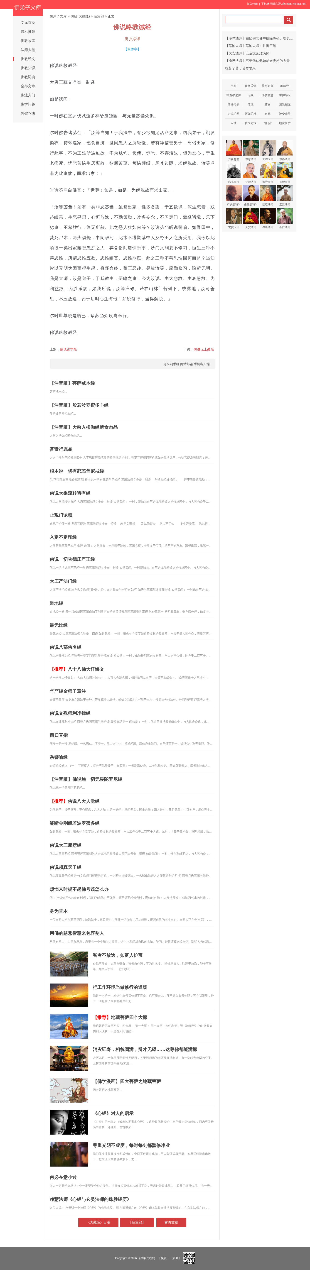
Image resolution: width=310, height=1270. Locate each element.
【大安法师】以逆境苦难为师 (247, 53)
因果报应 (285, 104)
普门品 (267, 123)
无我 (250, 95)
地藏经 (284, 85)
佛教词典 (28, 77)
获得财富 (267, 85)
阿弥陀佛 (28, 113)
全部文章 (28, 86)
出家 (233, 85)
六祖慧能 (233, 159)
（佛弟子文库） (147, 1258)
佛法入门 (28, 95)
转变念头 (285, 113)
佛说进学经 (68, 349)
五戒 (233, 123)
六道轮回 (233, 113)
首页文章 (171, 1222)
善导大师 (267, 182)
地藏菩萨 (285, 123)
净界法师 (284, 159)
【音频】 (175, 1258)
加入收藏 (252, 3)
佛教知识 (28, 68)
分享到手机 (171, 364)
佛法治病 (233, 104)
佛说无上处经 (204, 349)
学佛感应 (285, 95)
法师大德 (28, 50)
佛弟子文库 (58, 16)
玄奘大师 (233, 227)
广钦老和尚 (234, 204)
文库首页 (28, 22)
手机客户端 (202, 364)
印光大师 (233, 182)
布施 (268, 113)
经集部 (99, 16)
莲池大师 (284, 182)
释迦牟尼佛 (233, 95)
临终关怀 (250, 85)
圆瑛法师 (267, 204)
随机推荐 (28, 32)
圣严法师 (284, 227)
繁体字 (132, 49)
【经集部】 (136, 1222)
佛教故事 (28, 41)
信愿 (250, 104)
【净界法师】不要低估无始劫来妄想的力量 (257, 61)
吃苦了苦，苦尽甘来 (240, 68)
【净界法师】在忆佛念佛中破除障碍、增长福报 (261, 38)
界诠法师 (267, 227)
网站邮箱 (186, 364)
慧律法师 (250, 182)
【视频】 (163, 1258)
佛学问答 (28, 104)
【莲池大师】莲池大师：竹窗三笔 (250, 46)
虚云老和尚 (251, 204)
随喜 (268, 104)
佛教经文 (28, 59)
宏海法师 (284, 204)
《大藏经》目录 (98, 1222)
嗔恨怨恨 (250, 123)
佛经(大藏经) (80, 16)
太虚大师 (267, 159)
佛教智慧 (267, 95)
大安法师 (250, 227)
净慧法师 (250, 159)
